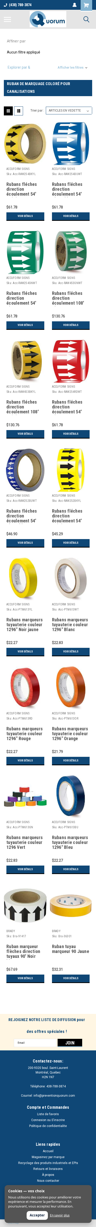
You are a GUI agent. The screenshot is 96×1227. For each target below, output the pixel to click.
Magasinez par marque (48, 1157)
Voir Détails (25, 216)
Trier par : (37, 110)
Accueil (48, 1151)
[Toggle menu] (7, 19)
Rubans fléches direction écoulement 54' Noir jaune (67, 516)
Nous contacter (48, 1181)
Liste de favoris (48, 1114)
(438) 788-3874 (20, 5)
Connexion (38, 1120)
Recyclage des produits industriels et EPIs (48, 1163)
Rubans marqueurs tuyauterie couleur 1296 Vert (24, 842)
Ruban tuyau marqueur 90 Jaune (70, 949)
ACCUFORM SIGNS (18, 169)
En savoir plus (60, 1215)
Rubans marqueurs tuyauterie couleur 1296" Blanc (70, 624)
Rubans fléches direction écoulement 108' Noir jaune (22, 407)
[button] (48, 67)
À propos (48, 1175)
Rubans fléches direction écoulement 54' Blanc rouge (67, 407)
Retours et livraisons (48, 1169)
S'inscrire (58, 1120)
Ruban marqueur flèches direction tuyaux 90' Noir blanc (23, 951)
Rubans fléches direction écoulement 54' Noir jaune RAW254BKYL (21, 189)
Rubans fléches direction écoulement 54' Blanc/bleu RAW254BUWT (67, 189)
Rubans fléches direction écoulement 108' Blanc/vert (68, 298)
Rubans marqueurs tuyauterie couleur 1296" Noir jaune (24, 624)
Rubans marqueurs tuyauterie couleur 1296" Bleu (70, 842)
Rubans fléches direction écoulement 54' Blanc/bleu (21, 516)
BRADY (10, 931)
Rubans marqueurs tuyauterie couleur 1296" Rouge (24, 733)
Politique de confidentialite (48, 1126)
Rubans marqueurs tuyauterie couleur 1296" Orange (70, 733)
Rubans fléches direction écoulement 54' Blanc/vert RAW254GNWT (21, 298)
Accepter (37, 1215)
